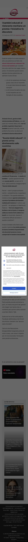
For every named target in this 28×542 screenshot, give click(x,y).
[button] (14, 268)
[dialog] (14, 271)
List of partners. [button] (17, 276)
